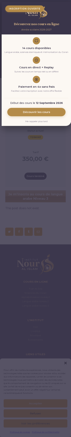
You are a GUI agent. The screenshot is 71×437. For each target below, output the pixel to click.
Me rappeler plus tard (36, 121)
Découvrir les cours (36, 112)
